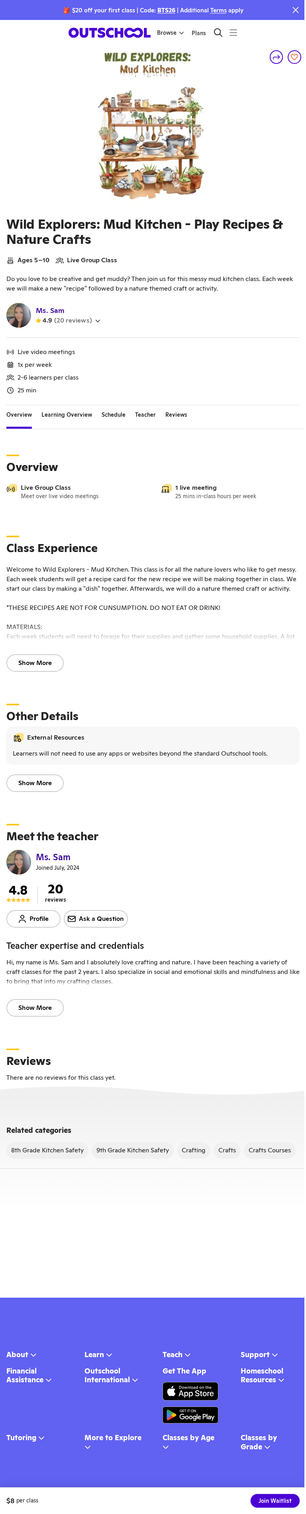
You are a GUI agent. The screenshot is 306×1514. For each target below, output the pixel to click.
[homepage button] (110, 33)
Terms (218, 10)
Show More (35, 663)
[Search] (218, 33)
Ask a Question (101, 918)
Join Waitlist (275, 1500)
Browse (167, 32)
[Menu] (233, 32)
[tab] (19, 414)
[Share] (276, 57)
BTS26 (166, 10)
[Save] (294, 57)
